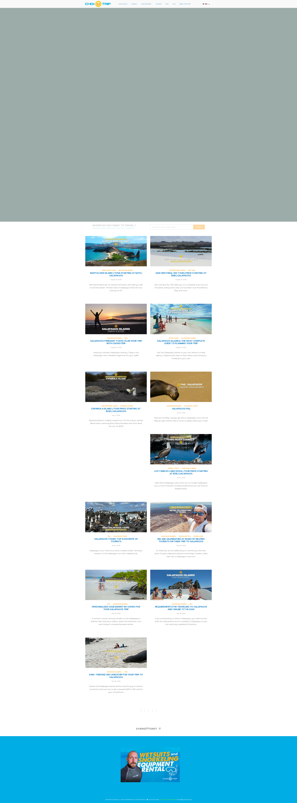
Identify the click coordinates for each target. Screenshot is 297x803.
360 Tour (156, 83)
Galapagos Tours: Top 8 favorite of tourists (116, 540)
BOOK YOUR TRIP (185, 4)
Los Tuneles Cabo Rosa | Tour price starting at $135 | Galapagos (181, 472)
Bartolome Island (155, 29)
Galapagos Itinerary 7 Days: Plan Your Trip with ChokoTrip (148, 145)
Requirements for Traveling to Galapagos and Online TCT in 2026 (181, 608)
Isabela (134, 4)
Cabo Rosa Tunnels (189, 468)
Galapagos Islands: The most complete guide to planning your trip (148, 199)
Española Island (126, 406)
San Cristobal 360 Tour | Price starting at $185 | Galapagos (148, 92)
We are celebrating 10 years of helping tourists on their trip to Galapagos (181, 540)
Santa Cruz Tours (141, 29)
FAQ (174, 4)
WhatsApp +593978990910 (167, 799)
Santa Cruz (123, 4)
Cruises (158, 4)
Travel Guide (141, 187)
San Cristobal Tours (144, 83)
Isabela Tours (173, 468)
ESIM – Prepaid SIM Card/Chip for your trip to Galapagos (116, 676)
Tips (167, 4)
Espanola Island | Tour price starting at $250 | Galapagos (115, 410)
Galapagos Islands (145, 136)
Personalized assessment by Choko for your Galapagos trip (116, 608)
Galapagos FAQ (181, 409)
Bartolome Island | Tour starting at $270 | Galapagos (148, 38)
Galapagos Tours (191, 406)
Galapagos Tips (184, 536)
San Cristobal (146, 4)
